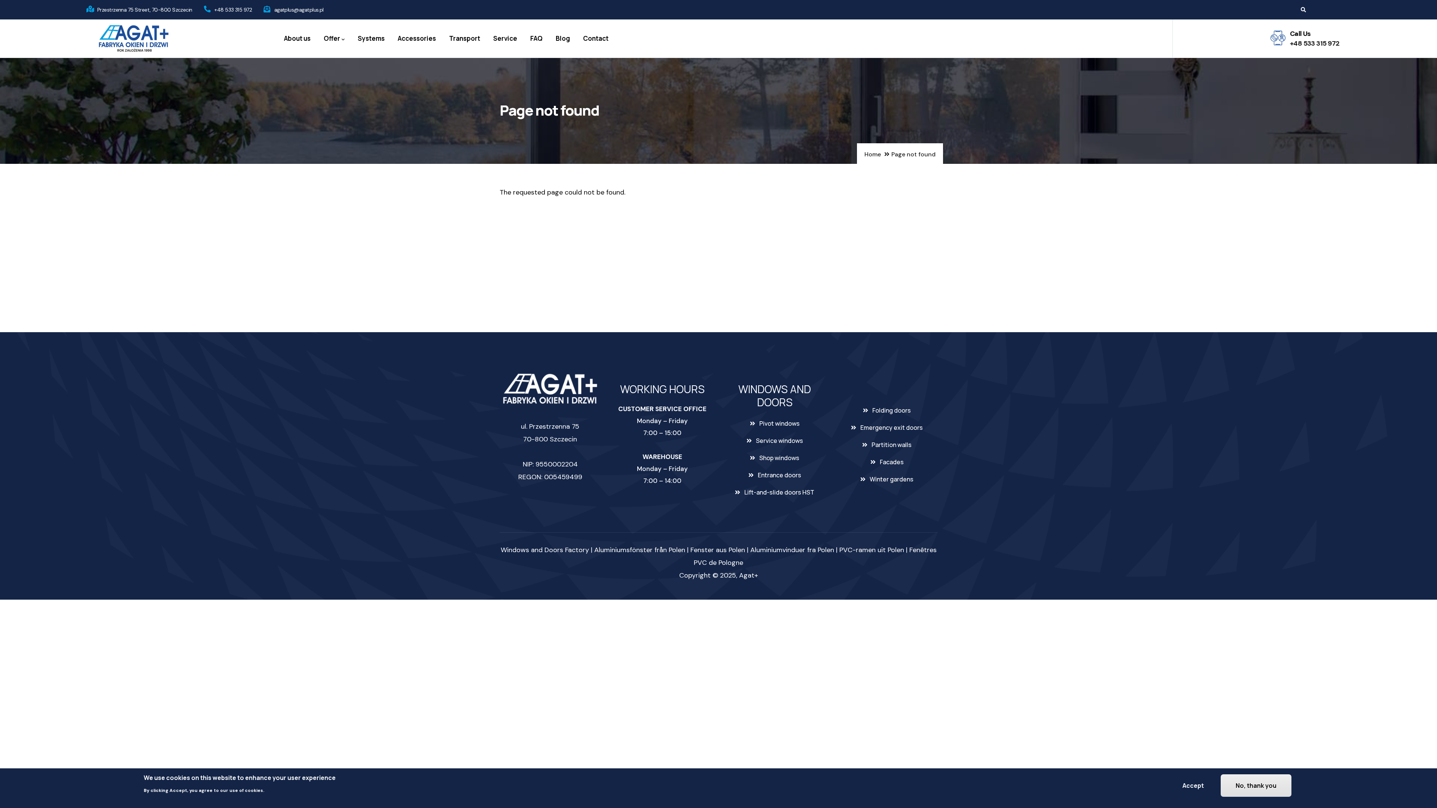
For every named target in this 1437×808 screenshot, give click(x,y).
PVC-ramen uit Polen (871, 549)
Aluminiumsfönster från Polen (639, 549)
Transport (464, 38)
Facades (892, 462)
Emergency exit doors (891, 427)
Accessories (417, 38)
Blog (563, 38)
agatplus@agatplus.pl (299, 9)
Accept (1193, 785)
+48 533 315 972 (233, 9)
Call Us (1300, 33)
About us (297, 38)
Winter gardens (891, 479)
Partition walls (892, 445)
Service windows (779, 441)
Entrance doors (779, 475)
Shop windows (779, 458)
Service (505, 38)
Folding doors (891, 410)
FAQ (536, 38)
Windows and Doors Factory (545, 549)
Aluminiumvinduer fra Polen (792, 549)
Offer (332, 38)
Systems (371, 38)
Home (872, 154)
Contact (595, 38)
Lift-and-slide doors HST (779, 492)
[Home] (133, 38)
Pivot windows (779, 423)
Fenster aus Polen (717, 549)
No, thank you (1256, 785)
